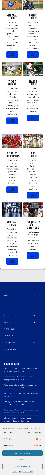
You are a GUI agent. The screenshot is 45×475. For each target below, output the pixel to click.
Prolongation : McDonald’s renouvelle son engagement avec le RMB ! (19, 403)
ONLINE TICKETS (32, 16)
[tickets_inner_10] (12, 209)
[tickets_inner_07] (33, 69)
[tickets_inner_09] (33, 141)
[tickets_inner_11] (33, 209)
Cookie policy (17, 472)
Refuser (22, 460)
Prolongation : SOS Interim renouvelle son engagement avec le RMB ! (19, 378)
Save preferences (22, 466)
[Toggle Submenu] (34, 295)
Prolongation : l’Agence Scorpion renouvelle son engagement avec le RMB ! (21, 411)
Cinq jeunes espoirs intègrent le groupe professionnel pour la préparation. (18, 419)
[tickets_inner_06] (12, 69)
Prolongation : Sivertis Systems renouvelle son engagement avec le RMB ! (20, 370)
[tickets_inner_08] (12, 141)
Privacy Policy (28, 472)
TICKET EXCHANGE (12, 82)
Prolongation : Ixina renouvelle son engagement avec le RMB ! (21, 394)
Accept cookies (22, 453)
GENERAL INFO (12, 16)
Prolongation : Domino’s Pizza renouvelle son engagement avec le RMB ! (20, 386)
